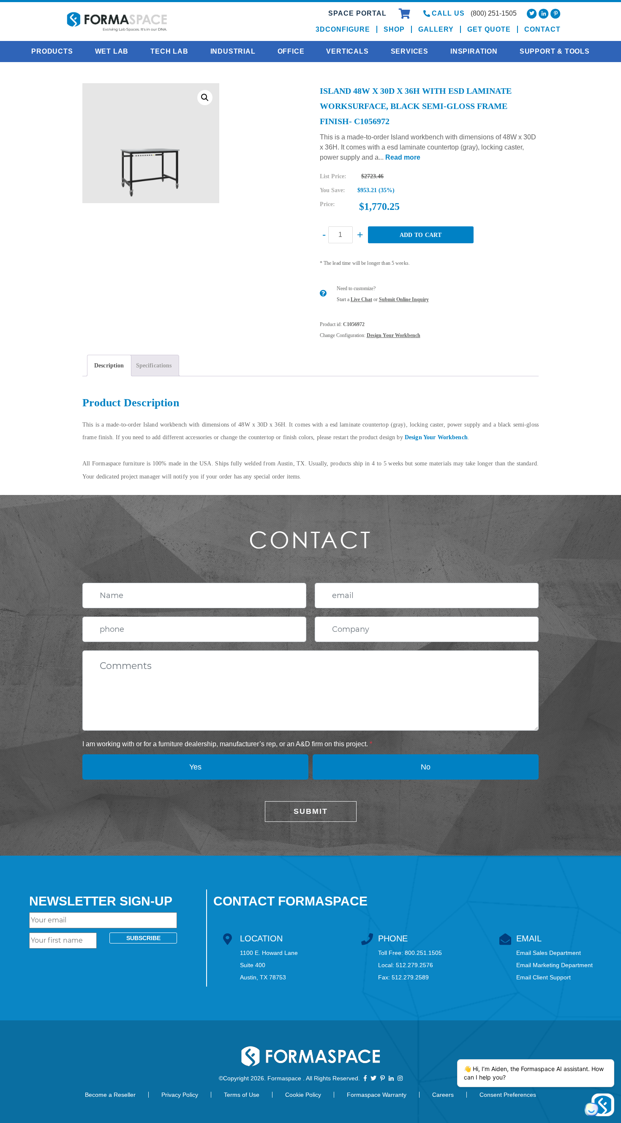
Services (409, 51)
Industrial (233, 51)
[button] (204, 97)
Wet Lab (112, 51)
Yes (195, 767)
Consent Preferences (507, 1094)
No (425, 767)
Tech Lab (169, 51)
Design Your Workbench (393, 335)
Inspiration (474, 51)
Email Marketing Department (554, 965)
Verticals (347, 51)
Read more (402, 157)
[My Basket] (406, 15)
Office (291, 51)
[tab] (109, 365)
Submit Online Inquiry (404, 299)
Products (52, 51)
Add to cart (421, 235)
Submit (311, 811)
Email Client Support (543, 977)
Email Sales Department (548, 952)
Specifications (154, 365)
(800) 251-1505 (494, 13)
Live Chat (361, 299)
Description (109, 365)
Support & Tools (555, 51)
